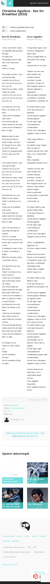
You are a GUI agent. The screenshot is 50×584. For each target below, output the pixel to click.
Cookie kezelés (9, 557)
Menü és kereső (10, 3)
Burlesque (14, 405)
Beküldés (16, 541)
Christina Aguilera (17, 408)
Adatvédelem (39, 552)
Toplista (42, 536)
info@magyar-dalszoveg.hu (20, 552)
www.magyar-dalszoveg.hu (14, 547)
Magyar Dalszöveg (3, 3)
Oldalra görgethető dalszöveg (22, 27)
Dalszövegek (8, 536)
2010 (9, 411)
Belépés (33, 3)
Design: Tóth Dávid (9, 564)
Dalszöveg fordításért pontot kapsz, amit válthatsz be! (25, 434)
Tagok (34, 536)
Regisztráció (42, 3)
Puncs (21, 420)
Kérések (6, 541)
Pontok (19, 536)
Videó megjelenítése (18, 31)
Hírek (27, 536)
